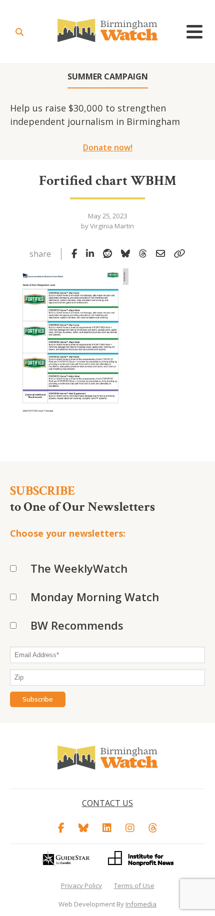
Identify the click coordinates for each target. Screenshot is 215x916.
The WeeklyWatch (79, 568)
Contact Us (107, 803)
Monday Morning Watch (94, 596)
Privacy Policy (81, 885)
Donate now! (107, 147)
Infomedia (141, 904)
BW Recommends (77, 625)
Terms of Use (134, 885)
